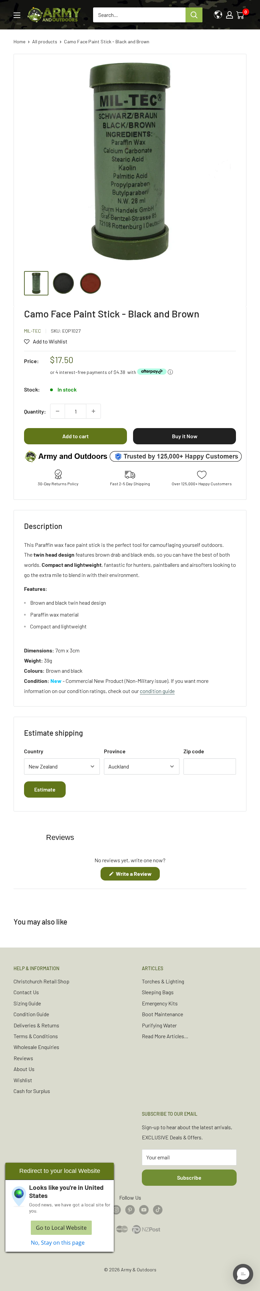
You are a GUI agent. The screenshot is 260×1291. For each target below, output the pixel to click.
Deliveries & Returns (36, 1025)
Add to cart (75, 436)
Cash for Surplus (32, 1091)
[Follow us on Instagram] (116, 1209)
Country (33, 751)
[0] (240, 14)
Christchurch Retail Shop (41, 981)
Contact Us (26, 992)
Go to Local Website (61, 1227)
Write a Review (137, 875)
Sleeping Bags (158, 992)
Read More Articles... (165, 1036)
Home (19, 41)
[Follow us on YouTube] (144, 1209)
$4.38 (119, 372)
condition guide (157, 691)
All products (44, 41)
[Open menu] (17, 15)
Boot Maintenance (162, 1014)
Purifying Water (159, 1025)
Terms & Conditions (36, 1036)
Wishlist (23, 1080)
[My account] (229, 15)
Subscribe (189, 1177)
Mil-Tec (32, 331)
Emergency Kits (160, 1003)
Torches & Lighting (163, 981)
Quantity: (35, 411)
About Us (24, 1069)
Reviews (23, 1058)
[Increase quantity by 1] (93, 411)
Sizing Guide (27, 1003)
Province (115, 751)
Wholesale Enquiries (36, 1047)
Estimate (45, 789)
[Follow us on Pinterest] (130, 1209)
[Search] (194, 14)
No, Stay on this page (58, 1242)
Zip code (193, 751)
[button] (243, 1274)
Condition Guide (31, 1014)
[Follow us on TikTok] (157, 1209)
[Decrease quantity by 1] (57, 411)
